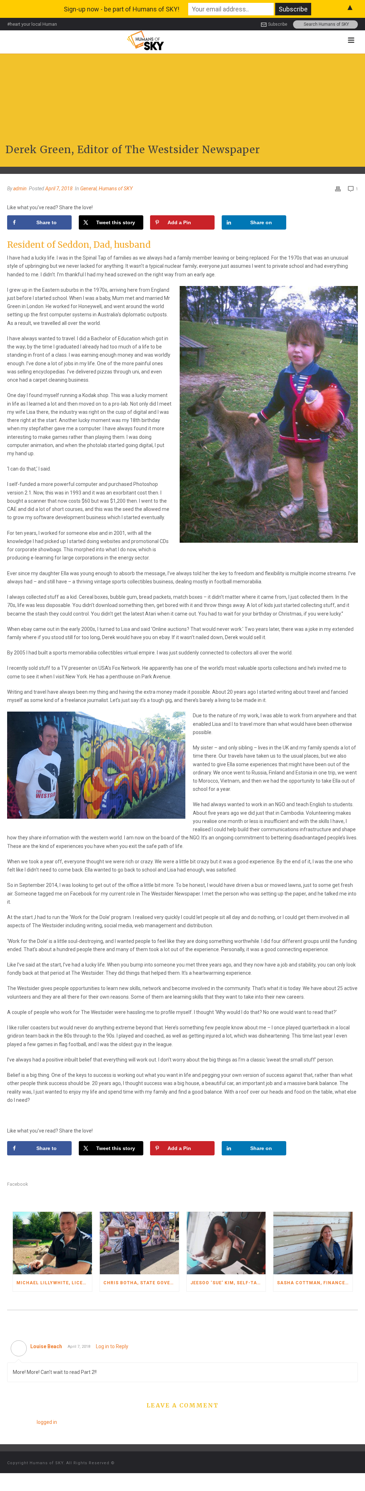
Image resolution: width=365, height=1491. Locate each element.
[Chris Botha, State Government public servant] (139, 1243)
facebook (17, 1184)
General (88, 188)
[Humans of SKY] (145, 40)
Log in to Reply (112, 1346)
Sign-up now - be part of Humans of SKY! (121, 9)
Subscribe (277, 24)
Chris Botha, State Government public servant (141, 1282)
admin (20, 188)
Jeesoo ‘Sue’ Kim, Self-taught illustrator (228, 1282)
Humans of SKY (116, 188)
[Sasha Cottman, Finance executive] (313, 1243)
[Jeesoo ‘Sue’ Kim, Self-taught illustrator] (226, 1243)
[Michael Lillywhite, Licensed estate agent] (52, 1243)
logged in (47, 1422)
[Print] (338, 189)
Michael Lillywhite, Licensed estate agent (54, 1282)
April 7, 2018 (59, 188)
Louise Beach (46, 1346)
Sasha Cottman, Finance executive (315, 1282)
